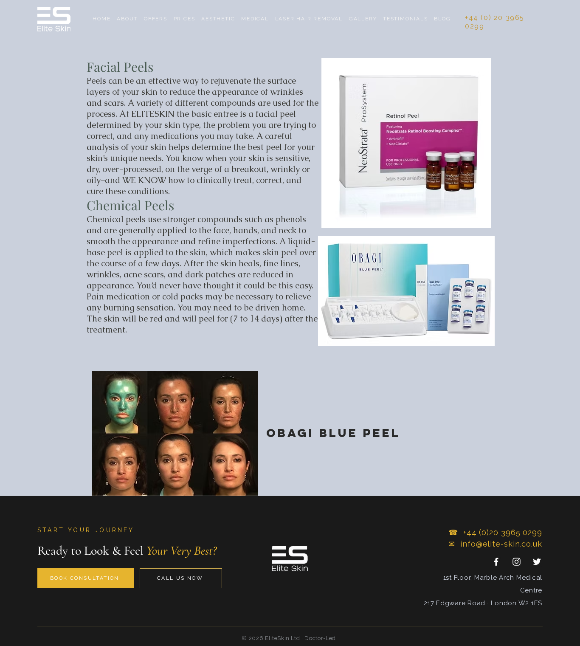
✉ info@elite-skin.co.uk (495, 543)
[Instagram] (516, 561)
